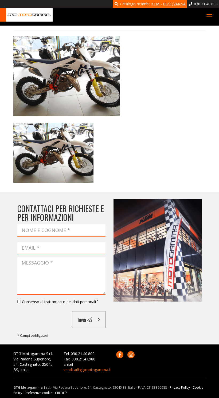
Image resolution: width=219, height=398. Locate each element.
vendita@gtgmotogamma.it (87, 369)
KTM (155, 3)
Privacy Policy (180, 387)
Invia (82, 319)
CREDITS (61, 393)
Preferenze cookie (38, 393)
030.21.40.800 (205, 3)
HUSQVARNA (174, 3)
